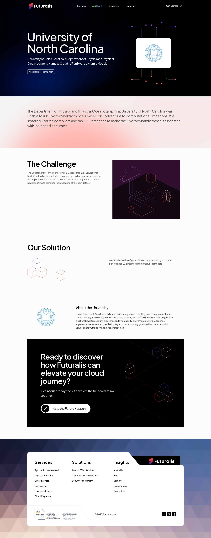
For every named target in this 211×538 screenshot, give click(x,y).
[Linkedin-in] (164, 514)
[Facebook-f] (174, 514)
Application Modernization (41, 71)
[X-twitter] (169, 514)
